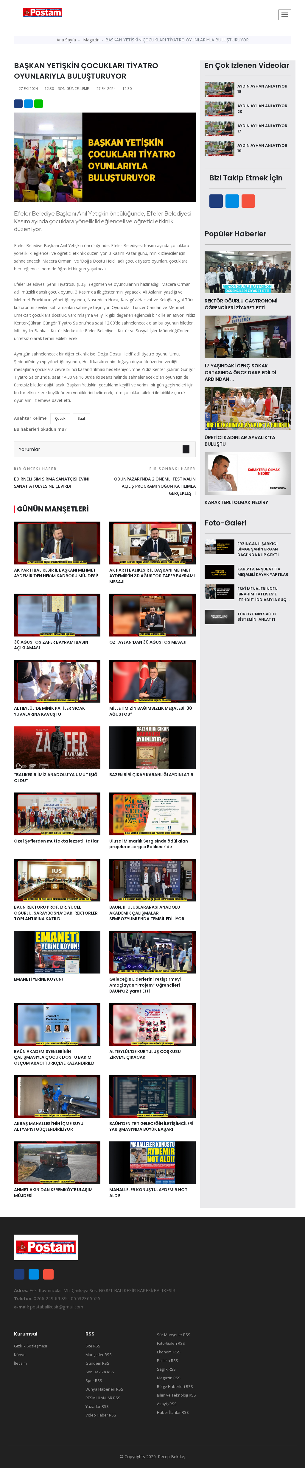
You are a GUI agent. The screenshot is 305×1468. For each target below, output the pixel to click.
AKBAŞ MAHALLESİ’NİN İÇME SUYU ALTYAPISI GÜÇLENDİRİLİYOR (48, 1126)
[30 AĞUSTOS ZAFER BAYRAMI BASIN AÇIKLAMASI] (57, 614)
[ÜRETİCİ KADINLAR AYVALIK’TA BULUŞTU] (248, 408)
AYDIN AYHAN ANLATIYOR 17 (262, 128)
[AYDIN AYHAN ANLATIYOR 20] (219, 108)
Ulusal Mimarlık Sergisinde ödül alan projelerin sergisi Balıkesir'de (148, 844)
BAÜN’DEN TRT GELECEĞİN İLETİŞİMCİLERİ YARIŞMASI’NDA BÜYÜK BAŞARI (151, 1126)
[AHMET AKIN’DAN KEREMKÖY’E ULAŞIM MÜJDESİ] (57, 1162)
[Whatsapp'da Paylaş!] (38, 103)
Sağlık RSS (166, 1369)
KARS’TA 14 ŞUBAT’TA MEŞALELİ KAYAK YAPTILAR (262, 571)
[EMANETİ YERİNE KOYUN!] (57, 951)
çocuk (60, 418)
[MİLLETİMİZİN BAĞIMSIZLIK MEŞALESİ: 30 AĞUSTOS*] (152, 681)
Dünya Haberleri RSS (104, 1389)
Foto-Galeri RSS (171, 1343)
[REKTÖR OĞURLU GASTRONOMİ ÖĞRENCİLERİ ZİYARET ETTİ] (248, 271)
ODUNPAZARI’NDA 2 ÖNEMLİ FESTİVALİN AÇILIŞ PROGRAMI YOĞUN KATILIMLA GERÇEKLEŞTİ (155, 481)
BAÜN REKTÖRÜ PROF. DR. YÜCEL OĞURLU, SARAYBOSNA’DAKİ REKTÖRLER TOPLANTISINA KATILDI (56, 913)
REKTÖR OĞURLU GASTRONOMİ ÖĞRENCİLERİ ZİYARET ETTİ (241, 304)
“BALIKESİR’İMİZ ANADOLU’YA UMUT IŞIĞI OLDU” (56, 778)
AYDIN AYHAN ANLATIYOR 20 (262, 108)
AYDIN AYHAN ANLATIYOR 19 (262, 148)
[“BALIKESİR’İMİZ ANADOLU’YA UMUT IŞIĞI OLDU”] (57, 747)
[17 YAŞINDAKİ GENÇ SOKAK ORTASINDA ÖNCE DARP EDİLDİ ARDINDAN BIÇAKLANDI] (248, 336)
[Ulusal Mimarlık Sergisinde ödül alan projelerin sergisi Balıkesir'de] (152, 813)
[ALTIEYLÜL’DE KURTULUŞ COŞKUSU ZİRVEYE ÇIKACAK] (152, 1024)
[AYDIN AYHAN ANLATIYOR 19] (219, 148)
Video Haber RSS (100, 1415)
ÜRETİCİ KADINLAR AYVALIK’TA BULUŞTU (240, 440)
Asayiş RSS (167, 1403)
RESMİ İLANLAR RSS (102, 1397)
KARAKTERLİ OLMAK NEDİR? (236, 502)
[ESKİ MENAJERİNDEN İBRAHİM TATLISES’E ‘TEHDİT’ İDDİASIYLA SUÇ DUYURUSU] (219, 591)
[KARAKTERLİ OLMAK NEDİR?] (248, 473)
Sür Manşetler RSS (173, 1334)
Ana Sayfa (66, 40)
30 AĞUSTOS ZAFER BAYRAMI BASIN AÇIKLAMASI (51, 645)
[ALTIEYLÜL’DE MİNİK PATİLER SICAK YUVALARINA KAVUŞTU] (57, 681)
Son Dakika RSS (99, 1372)
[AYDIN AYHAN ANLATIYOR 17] (219, 128)
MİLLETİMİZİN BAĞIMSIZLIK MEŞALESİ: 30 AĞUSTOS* (150, 711)
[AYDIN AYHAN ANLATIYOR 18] (219, 88)
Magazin (91, 40)
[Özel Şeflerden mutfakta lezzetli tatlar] (57, 813)
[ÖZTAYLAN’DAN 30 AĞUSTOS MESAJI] (152, 614)
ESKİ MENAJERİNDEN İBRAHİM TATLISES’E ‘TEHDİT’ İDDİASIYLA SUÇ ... (263, 594)
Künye (20, 1354)
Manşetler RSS (98, 1354)
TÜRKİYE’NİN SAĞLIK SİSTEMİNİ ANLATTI (257, 616)
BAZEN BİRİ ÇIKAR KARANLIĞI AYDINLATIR (151, 775)
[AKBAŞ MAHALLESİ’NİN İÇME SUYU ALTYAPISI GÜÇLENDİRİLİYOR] (57, 1096)
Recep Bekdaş (171, 1456)
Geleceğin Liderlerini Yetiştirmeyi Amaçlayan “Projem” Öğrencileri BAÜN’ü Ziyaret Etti (145, 985)
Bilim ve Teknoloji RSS (176, 1395)
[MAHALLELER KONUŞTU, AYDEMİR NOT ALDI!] (152, 1162)
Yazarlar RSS (97, 1406)
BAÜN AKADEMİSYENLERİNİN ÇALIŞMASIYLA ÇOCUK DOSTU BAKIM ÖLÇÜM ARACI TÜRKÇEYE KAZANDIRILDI (55, 1057)
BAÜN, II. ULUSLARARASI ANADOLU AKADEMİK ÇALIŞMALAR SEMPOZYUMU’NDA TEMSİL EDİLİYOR (146, 913)
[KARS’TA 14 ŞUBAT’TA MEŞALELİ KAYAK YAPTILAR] (219, 571)
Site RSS (92, 1346)
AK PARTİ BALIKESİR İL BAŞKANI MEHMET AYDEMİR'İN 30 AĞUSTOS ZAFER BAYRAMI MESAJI (152, 576)
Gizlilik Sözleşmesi (30, 1346)
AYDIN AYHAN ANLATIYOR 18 (262, 88)
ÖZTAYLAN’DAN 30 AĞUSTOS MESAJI (147, 642)
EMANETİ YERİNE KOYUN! (38, 979)
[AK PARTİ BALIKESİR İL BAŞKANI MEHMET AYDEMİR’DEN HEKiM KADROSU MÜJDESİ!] (57, 542)
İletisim (20, 1363)
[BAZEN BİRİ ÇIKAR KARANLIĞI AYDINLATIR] (152, 747)
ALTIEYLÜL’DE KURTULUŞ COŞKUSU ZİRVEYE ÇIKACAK (145, 1054)
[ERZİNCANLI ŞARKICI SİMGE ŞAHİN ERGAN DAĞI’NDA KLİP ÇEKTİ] (219, 546)
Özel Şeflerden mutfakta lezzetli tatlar (56, 841)
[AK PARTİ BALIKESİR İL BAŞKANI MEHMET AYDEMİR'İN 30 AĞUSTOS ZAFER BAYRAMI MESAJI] (152, 542)
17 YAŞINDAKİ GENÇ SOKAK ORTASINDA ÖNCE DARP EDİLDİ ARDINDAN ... (240, 372)
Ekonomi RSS (168, 1352)
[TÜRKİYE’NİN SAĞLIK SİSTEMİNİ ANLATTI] (219, 616)
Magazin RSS (168, 1377)
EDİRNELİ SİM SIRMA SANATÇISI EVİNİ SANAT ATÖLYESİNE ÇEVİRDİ (51, 477)
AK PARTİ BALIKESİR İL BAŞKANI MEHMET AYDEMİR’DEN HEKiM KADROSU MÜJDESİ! (56, 573)
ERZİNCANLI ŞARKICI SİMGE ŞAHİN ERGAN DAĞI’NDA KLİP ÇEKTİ (258, 549)
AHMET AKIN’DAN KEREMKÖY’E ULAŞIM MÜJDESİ (53, 1193)
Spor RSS (93, 1380)
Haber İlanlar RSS (173, 1412)
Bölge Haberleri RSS (175, 1386)
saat (81, 418)
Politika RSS (167, 1360)
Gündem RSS (97, 1363)
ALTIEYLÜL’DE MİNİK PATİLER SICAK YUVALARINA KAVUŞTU (49, 711)
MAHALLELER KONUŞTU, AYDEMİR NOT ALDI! (148, 1193)
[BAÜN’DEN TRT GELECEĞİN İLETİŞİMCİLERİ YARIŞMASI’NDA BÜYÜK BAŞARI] (152, 1096)
